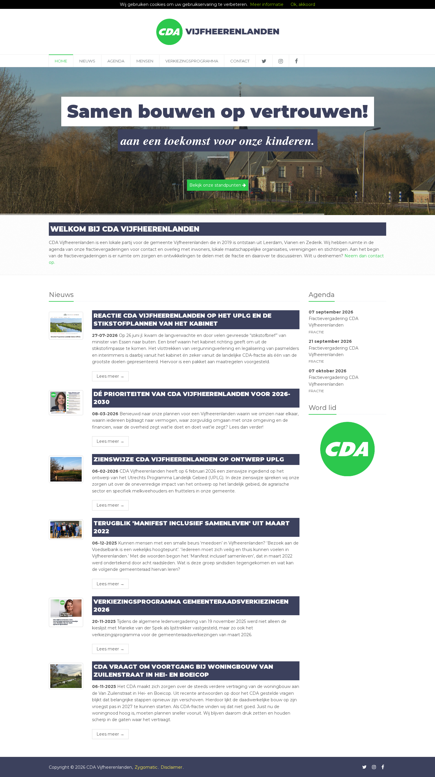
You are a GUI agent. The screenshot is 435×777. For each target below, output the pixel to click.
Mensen (144, 61)
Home (61, 61)
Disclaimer (171, 767)
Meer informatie (266, 4)
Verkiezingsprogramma (191, 61)
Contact (239, 61)
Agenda (115, 61)
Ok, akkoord (303, 4)
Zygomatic (146, 767)
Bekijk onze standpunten (215, 185)
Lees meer (110, 376)
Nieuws (87, 61)
